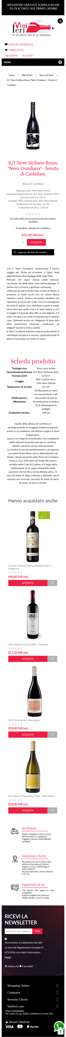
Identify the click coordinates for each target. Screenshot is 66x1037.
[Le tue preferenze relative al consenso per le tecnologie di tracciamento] (61, 1032)
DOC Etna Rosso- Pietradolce (24, 720)
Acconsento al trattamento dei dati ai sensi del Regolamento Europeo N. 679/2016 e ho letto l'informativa (24, 947)
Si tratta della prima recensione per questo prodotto (33, 220)
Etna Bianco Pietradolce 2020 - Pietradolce (31, 795)
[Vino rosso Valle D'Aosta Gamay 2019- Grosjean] (33, 615)
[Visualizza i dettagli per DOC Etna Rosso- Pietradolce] (33, 691)
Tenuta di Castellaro (39, 228)
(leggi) (8, 957)
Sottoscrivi (13, 966)
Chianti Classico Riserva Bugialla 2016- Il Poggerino (30, 567)
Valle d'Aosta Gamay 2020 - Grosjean (28, 644)
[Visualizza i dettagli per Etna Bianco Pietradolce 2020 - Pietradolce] (33, 767)
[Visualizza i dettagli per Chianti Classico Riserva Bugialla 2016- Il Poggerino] (33, 536)
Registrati (12, 55)
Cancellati (27, 966)
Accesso (28, 55)
